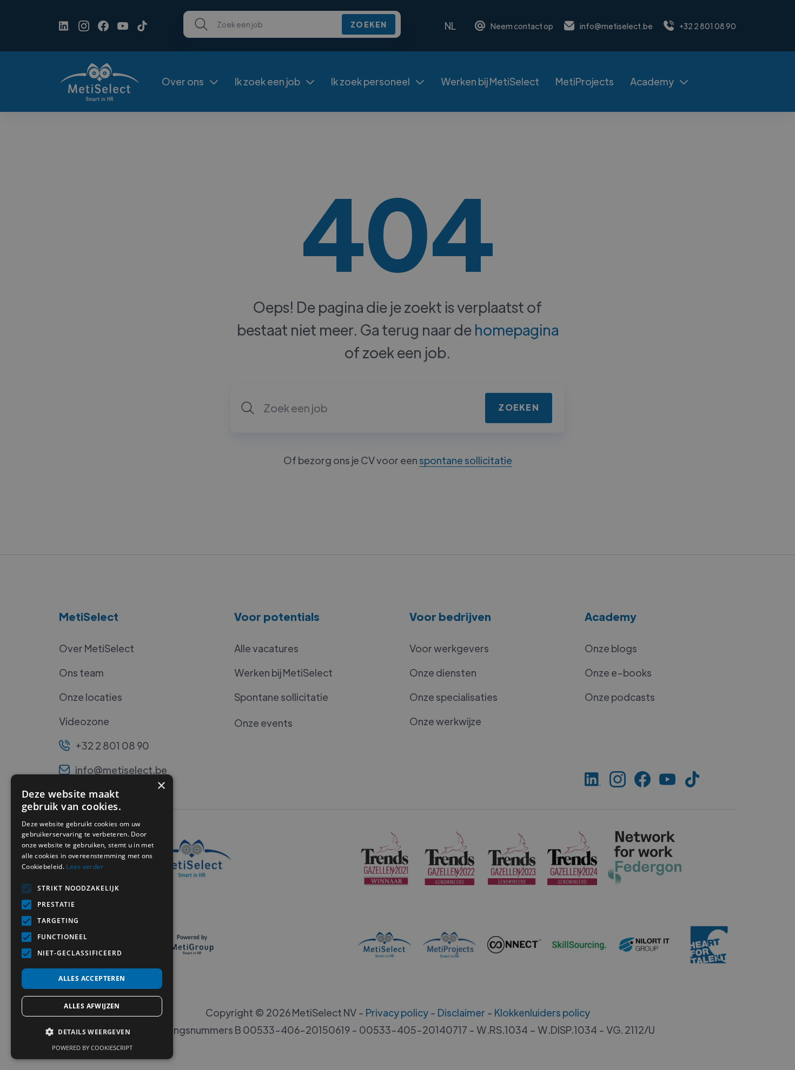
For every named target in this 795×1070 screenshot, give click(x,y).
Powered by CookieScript (92, 1048)
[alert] (397, 535)
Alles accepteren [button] (91, 978)
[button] (92, 1032)
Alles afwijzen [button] (92, 1006)
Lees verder (84, 866)
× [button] (161, 786)
